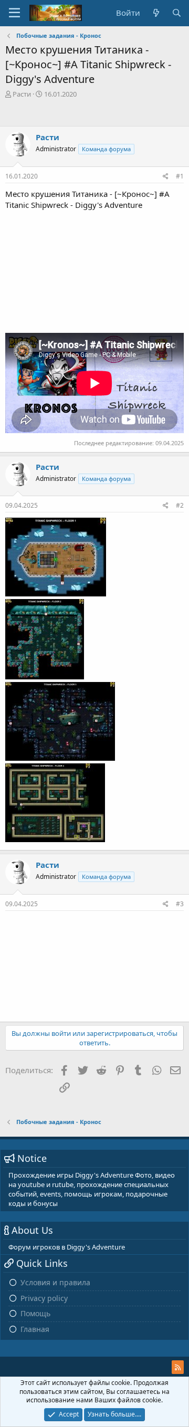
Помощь (35, 1313)
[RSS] (178, 1367)
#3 (180, 903)
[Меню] (14, 13)
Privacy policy (44, 1298)
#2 (180, 505)
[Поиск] (176, 13)
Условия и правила (55, 1282)
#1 (180, 176)
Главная (34, 1329)
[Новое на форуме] (155, 13)
